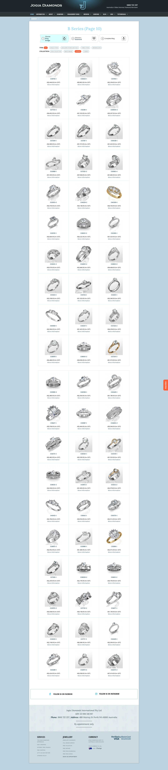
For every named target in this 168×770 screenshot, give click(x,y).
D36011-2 (114, 577)
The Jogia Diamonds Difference (43, 741)
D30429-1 (114, 392)
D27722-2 (84, 608)
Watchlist (166, 385)
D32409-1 (114, 639)
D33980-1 (83, 546)
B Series (78, 51)
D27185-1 (53, 577)
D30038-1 (114, 141)
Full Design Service (69, 743)
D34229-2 (83, 202)
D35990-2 (53, 392)
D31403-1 (53, 295)
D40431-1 (53, 516)
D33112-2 (114, 485)
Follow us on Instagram (109, 694)
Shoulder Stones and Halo (69, 48)
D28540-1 (83, 454)
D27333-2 (114, 326)
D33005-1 (53, 639)
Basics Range (68, 51)
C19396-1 (114, 546)
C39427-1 (53, 423)
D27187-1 (84, 141)
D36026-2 (83, 577)
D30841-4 (114, 171)
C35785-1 (114, 79)
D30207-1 (83, 326)
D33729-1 (114, 454)
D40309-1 (114, 202)
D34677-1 (114, 608)
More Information (53, 85)
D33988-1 (53, 171)
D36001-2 (83, 357)
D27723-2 (53, 110)
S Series (86, 51)
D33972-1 (84, 485)
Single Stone (54, 48)
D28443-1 (84, 79)
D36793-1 (53, 79)
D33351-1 (114, 295)
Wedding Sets (97, 48)
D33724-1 (84, 295)
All (46, 48)
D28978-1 (53, 357)
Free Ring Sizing (68, 754)
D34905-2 (83, 264)
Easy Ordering (41, 744)
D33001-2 (53, 264)
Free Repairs (66, 748)
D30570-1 (114, 516)
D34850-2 (114, 423)
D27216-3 (114, 357)
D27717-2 (84, 639)
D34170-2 (53, 454)
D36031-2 (53, 485)
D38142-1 (84, 516)
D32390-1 (114, 233)
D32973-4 (83, 670)
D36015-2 (83, 233)
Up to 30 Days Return (43, 753)
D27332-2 (83, 171)
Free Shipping (41, 750)
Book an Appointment (70, 756)
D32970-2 (53, 608)
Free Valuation (67, 745)
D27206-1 (53, 141)
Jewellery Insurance (69, 740)
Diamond (78, 39)
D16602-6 (114, 264)
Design (47, 40)
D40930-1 (53, 326)
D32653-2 (53, 202)
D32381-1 (84, 110)
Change (99, 748)
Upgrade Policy (42, 755)
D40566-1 (83, 392)
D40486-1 (53, 670)
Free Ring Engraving (69, 751)
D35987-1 (84, 423)
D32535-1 (53, 233)
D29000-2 (114, 110)
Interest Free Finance (44, 747)
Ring (46, 38)
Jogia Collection (56, 51)
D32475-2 (114, 670)
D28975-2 (53, 546)
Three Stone (85, 48)
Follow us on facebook (62, 694)
